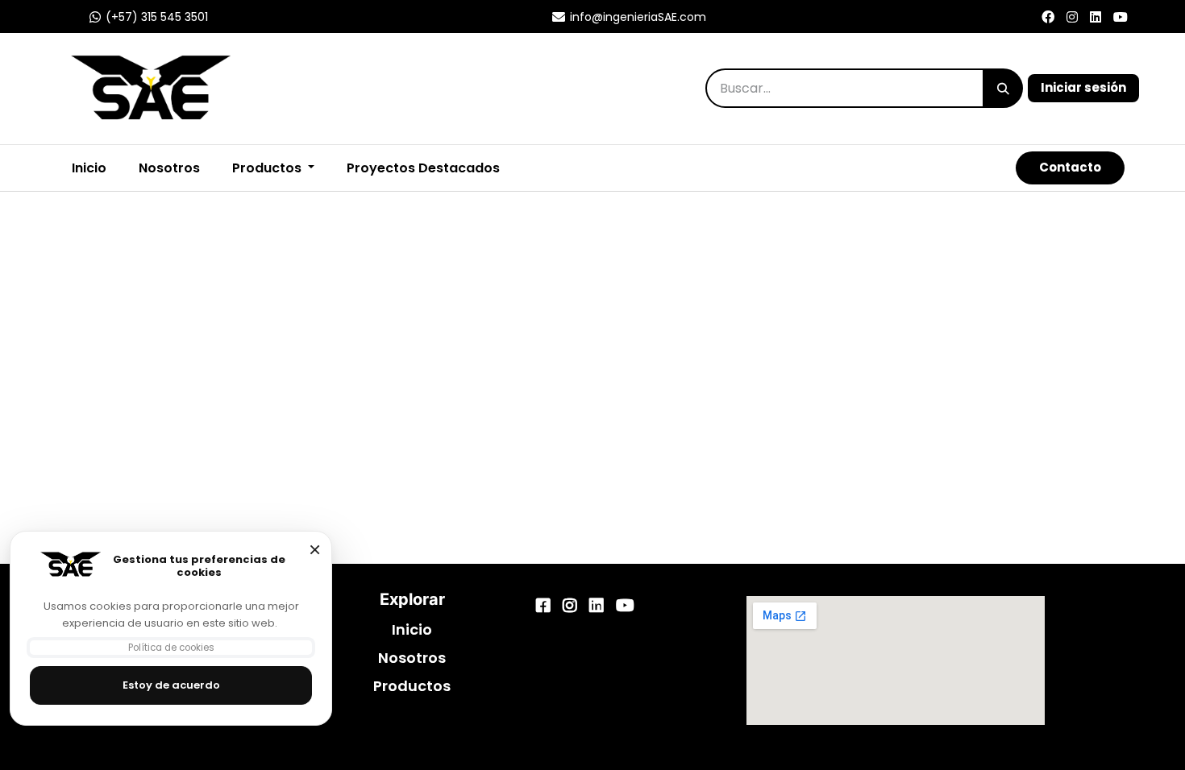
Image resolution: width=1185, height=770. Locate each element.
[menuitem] (423, 168)
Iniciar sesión (1083, 87)
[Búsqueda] (1003, 88)
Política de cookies (171, 647)
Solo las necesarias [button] (314, 549)
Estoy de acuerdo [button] (171, 685)
